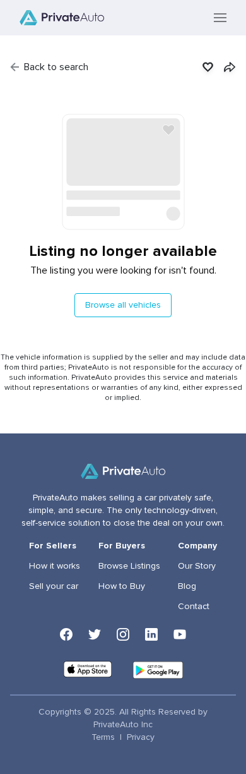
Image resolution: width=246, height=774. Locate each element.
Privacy (141, 737)
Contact (193, 606)
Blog (187, 586)
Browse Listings (129, 566)
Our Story (197, 566)
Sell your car (53, 586)
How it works (54, 566)
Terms (103, 737)
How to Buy (121, 586)
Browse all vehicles (123, 305)
